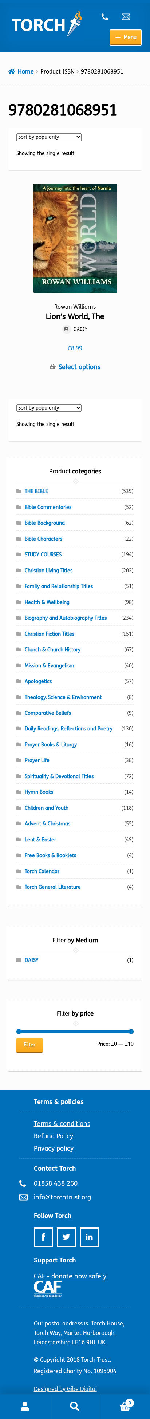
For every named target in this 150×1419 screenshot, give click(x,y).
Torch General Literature (53, 887)
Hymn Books (39, 792)
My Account (25, 1406)
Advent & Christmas (47, 824)
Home (26, 71)
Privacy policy (54, 1148)
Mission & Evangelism (49, 666)
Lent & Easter (40, 840)
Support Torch (55, 1260)
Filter (29, 1045)
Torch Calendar (42, 871)
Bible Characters (43, 539)
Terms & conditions (62, 1124)
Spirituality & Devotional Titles (59, 776)
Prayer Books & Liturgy (51, 745)
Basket (115, 1400)
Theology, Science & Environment (63, 697)
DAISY (32, 960)
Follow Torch (53, 1216)
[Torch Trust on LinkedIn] (89, 1237)
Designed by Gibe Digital (65, 1389)
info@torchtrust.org (129, 17)
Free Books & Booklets (50, 855)
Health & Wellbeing (47, 602)
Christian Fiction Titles (49, 634)
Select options (79, 367)
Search (75, 1406)
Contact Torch (55, 1168)
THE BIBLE (36, 491)
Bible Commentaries (48, 507)
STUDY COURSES (43, 555)
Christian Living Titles (48, 571)
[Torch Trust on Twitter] (66, 1237)
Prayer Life (37, 760)
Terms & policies (59, 1102)
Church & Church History (52, 650)
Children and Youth (46, 808)
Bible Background (45, 523)
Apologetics (38, 681)
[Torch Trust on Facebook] (43, 1237)
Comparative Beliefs (48, 713)
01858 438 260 (109, 17)
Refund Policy (53, 1136)
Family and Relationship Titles (59, 586)
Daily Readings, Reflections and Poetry (68, 729)
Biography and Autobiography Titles (66, 618)
